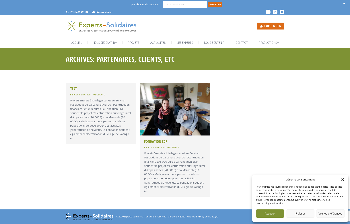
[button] (343, 179)
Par (80, 94)
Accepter (270, 213)
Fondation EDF (155, 141)
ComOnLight (211, 216)
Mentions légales (176, 216)
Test (73, 88)
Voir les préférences (330, 213)
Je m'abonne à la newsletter (145, 4)
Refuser (300, 213)
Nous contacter (104, 12)
